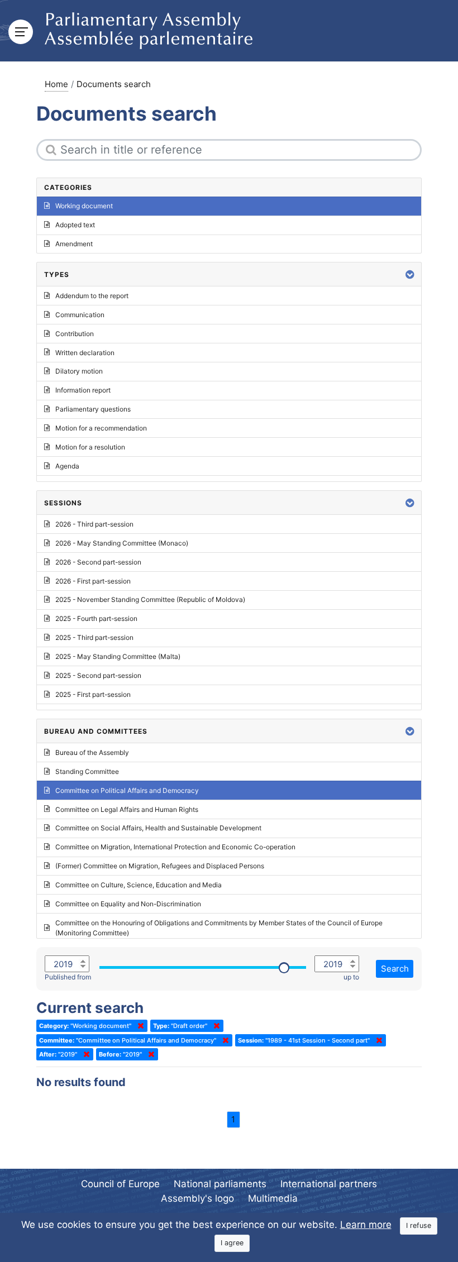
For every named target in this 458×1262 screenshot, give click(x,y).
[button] (409, 274)
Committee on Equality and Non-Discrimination (128, 904)
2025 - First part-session (93, 694)
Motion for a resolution (90, 447)
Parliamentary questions (93, 409)
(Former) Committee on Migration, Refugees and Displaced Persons (159, 866)
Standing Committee (87, 771)
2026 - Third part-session (94, 524)
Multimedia (273, 1198)
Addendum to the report (91, 295)
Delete (138, 1025)
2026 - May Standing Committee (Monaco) (121, 543)
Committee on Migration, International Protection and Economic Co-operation (175, 847)
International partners (328, 1183)
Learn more (366, 1224)
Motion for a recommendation (101, 428)
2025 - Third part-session (94, 637)
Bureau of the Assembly (92, 752)
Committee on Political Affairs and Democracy (127, 790)
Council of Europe (120, 1183)
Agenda (67, 466)
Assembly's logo (197, 1198)
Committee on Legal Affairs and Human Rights (126, 809)
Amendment (74, 244)
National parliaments (220, 1183)
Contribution (74, 333)
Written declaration (85, 352)
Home (56, 84)
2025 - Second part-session (98, 675)
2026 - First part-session (93, 581)
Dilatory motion (79, 371)
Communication (79, 314)
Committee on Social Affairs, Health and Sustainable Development (158, 828)
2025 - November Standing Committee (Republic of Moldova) (150, 599)
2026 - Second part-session (98, 562)
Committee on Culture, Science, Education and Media (138, 885)
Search (395, 968)
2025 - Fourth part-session (96, 618)
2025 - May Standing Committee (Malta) (117, 656)
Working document (84, 206)
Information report (83, 390)
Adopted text (75, 225)
